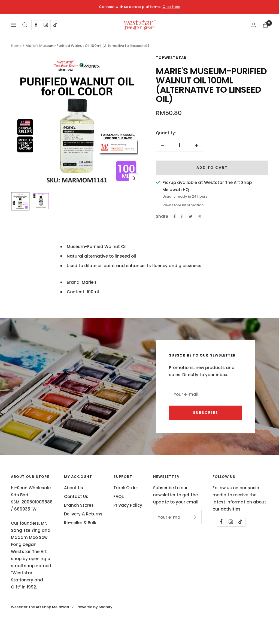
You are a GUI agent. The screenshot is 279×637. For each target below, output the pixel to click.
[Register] (194, 517)
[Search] (24, 24)
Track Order (125, 488)
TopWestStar (171, 57)
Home (16, 45)
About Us (73, 488)
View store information (183, 205)
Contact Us (76, 496)
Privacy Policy (127, 505)
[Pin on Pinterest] (182, 216)
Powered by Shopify (95, 606)
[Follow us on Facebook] (36, 25)
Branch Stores (79, 505)
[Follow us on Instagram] (45, 25)
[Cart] (265, 25)
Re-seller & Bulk (80, 523)
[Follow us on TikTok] (55, 25)
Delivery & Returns (83, 514)
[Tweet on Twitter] (190, 216)
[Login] (253, 25)
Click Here (171, 6)
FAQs (118, 496)
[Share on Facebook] (175, 216)
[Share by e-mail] (199, 216)
